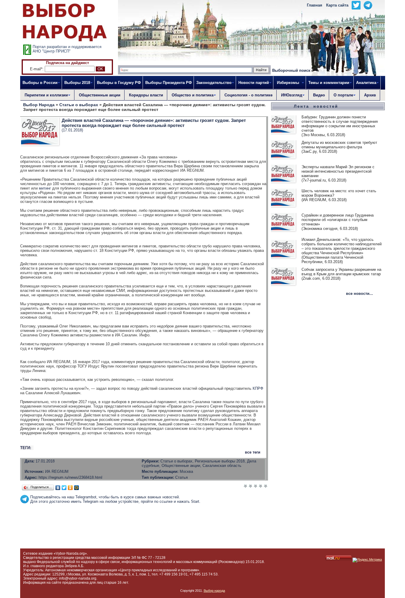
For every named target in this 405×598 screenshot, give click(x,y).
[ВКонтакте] (58, 488)
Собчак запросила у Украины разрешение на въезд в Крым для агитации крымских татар (341, 271)
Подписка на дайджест (67, 63)
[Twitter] (64, 488)
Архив (370, 95)
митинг (45, 188)
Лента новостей (316, 106)
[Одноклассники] (70, 488)
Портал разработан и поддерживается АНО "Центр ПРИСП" (67, 48)
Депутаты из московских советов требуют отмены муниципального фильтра (339, 144)
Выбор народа (214, 590)
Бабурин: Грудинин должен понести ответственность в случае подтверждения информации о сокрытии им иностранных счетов (340, 124)
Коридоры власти (146, 95)
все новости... (359, 293)
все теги (252, 452)
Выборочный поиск (291, 70)
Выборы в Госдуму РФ (119, 82)
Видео (319, 95)
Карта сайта (337, 5)
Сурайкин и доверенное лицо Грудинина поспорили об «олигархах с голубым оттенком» (338, 219)
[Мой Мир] (77, 488)
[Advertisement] (144, 517)
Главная (314, 5)
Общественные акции (99, 95)
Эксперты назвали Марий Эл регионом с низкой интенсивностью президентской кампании (338, 171)
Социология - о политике (248, 95)
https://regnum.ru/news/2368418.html (70, 477)
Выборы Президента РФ (168, 82)
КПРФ (258, 388)
